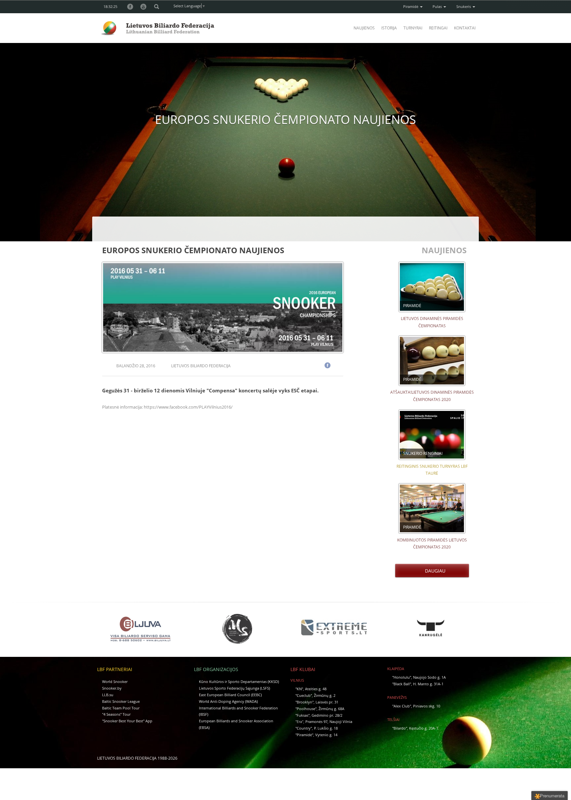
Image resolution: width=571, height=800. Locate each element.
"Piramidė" (304, 734)
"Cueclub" (303, 695)
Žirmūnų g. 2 (324, 695)
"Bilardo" (399, 728)
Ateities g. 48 (315, 688)
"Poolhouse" (306, 708)
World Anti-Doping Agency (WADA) (228, 701)
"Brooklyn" (304, 702)
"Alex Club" (401, 705)
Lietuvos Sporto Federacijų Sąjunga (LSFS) (234, 688)
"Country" (303, 728)
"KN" (299, 688)
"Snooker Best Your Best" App (127, 720)
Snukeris (464, 6)
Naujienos (364, 28)
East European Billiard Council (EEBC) (230, 694)
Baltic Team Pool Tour (120, 707)
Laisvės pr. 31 (327, 702)
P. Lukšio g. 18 (326, 728)
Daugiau (433, 571)
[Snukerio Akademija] (237, 628)
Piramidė (411, 6)
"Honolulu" (401, 677)
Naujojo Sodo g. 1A (429, 677)
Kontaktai (465, 28)
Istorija (389, 28)
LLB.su (107, 694)
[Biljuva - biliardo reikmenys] (140, 628)
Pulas (438, 6)
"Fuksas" (302, 715)
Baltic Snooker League (121, 701)
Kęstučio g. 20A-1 (423, 728)
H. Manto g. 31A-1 (428, 683)
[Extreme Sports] (334, 627)
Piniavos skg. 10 (426, 705)
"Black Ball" (401, 683)
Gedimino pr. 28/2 (327, 715)
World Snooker (115, 681)
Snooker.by (112, 688)
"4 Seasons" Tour (116, 714)
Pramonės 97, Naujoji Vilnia (328, 721)
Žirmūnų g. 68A (331, 708)
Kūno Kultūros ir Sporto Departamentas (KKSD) (239, 681)
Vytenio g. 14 (326, 734)
